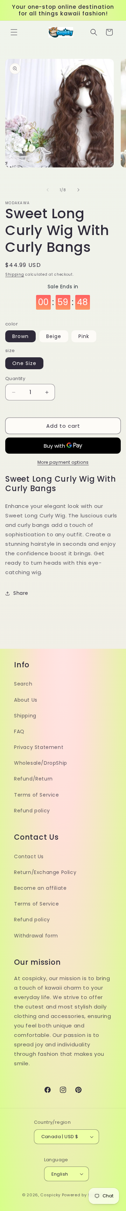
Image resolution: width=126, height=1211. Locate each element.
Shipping (14, 274)
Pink (83, 336)
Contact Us (29, 856)
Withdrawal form (36, 935)
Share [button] (20, 593)
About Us (25, 699)
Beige (53, 336)
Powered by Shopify (83, 1195)
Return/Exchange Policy (45, 872)
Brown (20, 336)
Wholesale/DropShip (40, 762)
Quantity (15, 378)
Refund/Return (33, 778)
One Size (24, 363)
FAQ (19, 731)
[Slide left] (47, 190)
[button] (14, 32)
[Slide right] (78, 190)
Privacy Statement (38, 747)
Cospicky (50, 1195)
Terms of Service (36, 794)
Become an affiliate (40, 888)
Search (23, 683)
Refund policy (32, 810)
